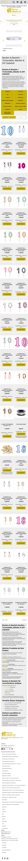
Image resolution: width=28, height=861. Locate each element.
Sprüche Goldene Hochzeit (7, 768)
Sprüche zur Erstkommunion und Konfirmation (10, 804)
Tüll (7, 664)
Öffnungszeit (4, 821)
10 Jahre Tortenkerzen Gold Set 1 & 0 (7, 425)
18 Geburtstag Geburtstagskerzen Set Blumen (21, 569)
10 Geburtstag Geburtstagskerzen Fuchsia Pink (21, 179)
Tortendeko (4, 655)
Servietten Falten (5, 770)
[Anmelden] (21, 2)
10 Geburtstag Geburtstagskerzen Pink (21, 355)
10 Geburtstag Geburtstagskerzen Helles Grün (7, 249)
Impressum (4, 811)
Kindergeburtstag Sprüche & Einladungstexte (10, 756)
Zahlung (3, 818)
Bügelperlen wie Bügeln (6, 775)
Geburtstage (7, 687)
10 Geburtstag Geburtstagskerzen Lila (21, 320)
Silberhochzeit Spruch (6, 766)
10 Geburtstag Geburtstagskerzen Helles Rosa (21, 249)
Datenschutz (4, 806)
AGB (3, 814)
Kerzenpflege (4, 799)
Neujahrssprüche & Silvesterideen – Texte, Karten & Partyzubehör (13, 785)
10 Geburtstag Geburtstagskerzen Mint (7, 355)
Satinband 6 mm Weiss (7, 48)
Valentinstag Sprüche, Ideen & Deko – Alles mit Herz (11, 780)
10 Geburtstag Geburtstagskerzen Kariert (21, 285)
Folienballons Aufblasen (6, 773)
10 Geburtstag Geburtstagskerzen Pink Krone (7, 390)
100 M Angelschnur (21, 424)
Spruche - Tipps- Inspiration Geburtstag (9, 754)
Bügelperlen (4, 668)
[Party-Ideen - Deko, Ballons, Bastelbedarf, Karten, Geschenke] (14, 11)
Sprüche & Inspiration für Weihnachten (9, 782)
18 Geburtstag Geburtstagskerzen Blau (21, 462)
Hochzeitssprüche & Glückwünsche (8, 758)
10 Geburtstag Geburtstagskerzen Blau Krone (21, 144)
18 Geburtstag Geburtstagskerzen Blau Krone (7, 498)
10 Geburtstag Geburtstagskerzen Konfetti (7, 320)
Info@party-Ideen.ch (7, 831)
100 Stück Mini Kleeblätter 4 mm (7, 461)
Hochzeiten (7, 689)
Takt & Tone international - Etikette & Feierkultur (11, 794)
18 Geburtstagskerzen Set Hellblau (21, 603)
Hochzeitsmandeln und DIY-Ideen (8, 761)
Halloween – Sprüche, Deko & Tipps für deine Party (11, 787)
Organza (4, 664)
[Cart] (25, 2)
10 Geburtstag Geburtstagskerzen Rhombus (21, 390)
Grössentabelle (5, 828)
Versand (3, 809)
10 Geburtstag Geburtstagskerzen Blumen (7, 179)
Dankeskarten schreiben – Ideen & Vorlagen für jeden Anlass (13, 792)
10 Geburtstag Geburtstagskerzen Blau (7, 144)
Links (3, 823)
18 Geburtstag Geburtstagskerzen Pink (21, 533)
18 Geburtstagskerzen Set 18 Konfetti (7, 603)
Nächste (24, 619)
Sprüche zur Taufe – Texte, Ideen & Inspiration (10, 778)
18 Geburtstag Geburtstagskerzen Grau (21, 498)
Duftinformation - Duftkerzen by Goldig (9, 797)
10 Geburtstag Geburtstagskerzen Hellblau (21, 214)
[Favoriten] (17, 2)
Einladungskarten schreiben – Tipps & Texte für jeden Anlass (13, 790)
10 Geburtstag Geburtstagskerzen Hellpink (7, 285)
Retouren (4, 816)
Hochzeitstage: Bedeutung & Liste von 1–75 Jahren (11, 763)
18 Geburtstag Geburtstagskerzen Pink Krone (7, 569)
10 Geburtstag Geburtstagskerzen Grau (7, 214)
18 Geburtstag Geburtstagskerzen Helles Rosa (7, 533)
